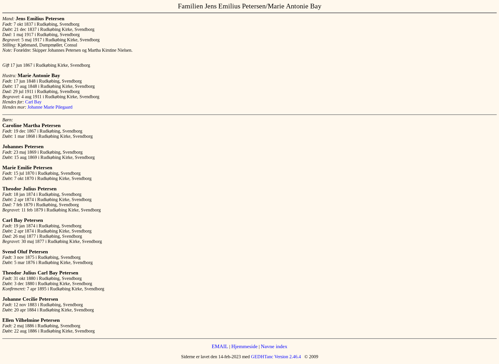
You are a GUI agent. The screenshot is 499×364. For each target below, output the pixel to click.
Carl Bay (33, 101)
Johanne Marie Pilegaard (49, 107)
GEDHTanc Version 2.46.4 (275, 356)
